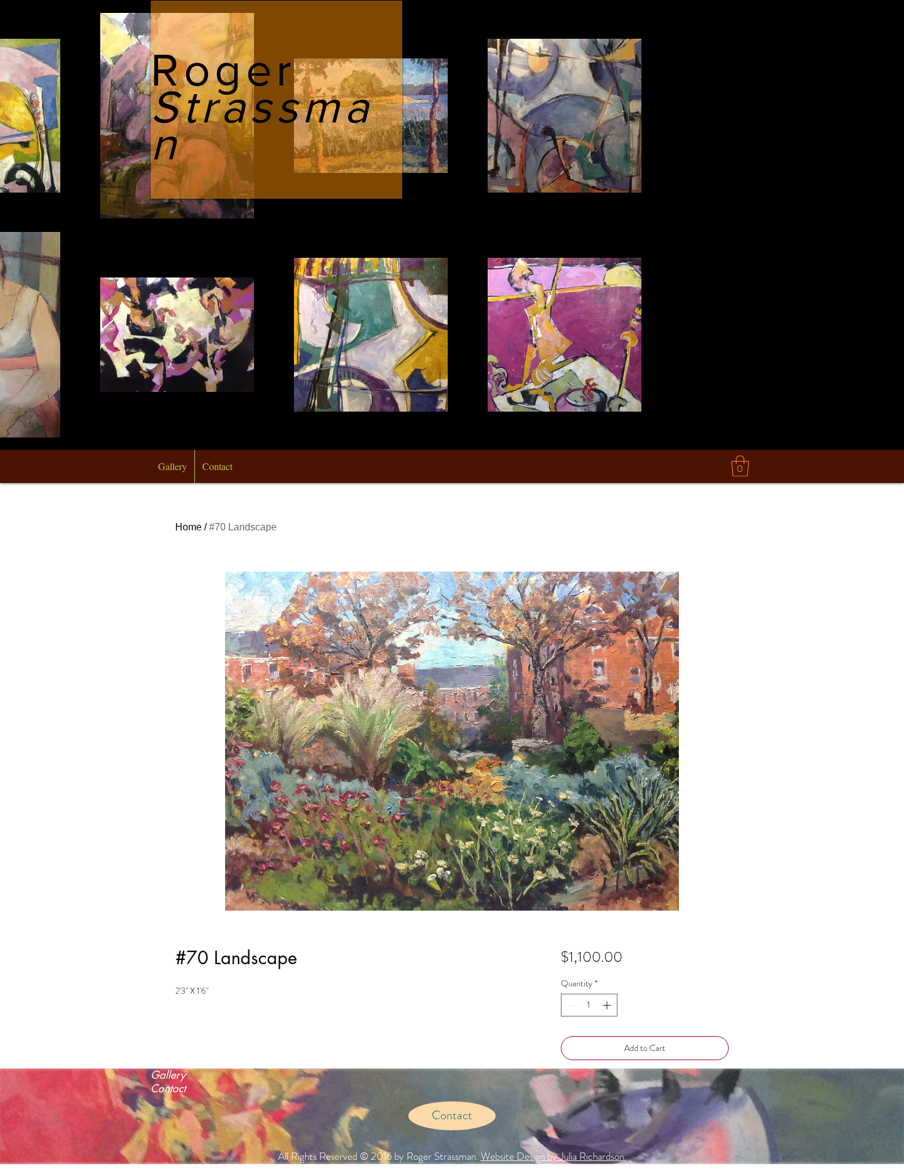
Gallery (168, 1075)
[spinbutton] (589, 1005)
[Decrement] (570, 1005)
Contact (168, 1088)
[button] (740, 466)
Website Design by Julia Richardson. (554, 1156)
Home (188, 527)
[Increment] (608, 1005)
